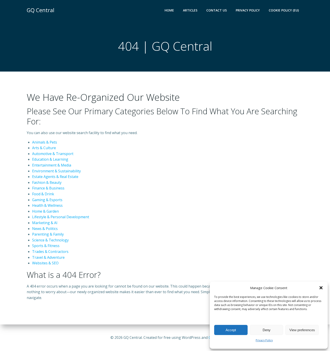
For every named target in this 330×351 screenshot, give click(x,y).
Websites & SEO (45, 263)
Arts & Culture (44, 147)
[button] (321, 288)
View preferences (302, 330)
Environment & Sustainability (56, 171)
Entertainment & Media (51, 165)
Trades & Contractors (50, 251)
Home (169, 10)
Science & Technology (50, 240)
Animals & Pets (44, 142)
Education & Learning (50, 159)
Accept (231, 330)
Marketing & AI (44, 222)
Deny (267, 330)
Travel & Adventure (48, 257)
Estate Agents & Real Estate (55, 176)
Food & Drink (43, 193)
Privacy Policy (264, 340)
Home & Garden (45, 211)
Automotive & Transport (52, 153)
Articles (190, 10)
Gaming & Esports (47, 199)
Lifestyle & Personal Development (60, 216)
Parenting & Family (48, 234)
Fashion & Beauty (47, 182)
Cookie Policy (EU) (284, 10)
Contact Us (216, 10)
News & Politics (45, 228)
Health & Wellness (47, 205)
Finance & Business (48, 188)
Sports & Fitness (45, 245)
